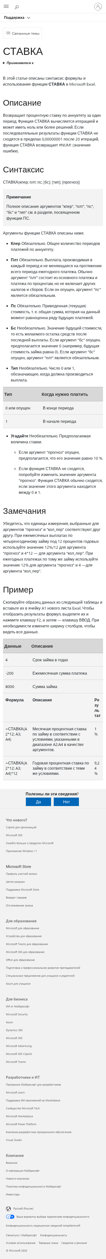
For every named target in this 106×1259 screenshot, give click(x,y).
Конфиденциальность (53, 1235)
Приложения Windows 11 (21, 851)
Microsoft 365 (14, 835)
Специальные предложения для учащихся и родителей (40, 975)
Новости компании (17, 1178)
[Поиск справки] (17, 6)
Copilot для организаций (21, 827)
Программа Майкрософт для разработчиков (33, 1084)
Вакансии (11, 1162)
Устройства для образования (24, 936)
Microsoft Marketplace (19, 1116)
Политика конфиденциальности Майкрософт (33, 1186)
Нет (66, 801)
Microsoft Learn (15, 1092)
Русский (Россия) (23, 1208)
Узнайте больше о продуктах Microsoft (29, 843)
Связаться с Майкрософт (21, 1235)
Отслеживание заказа (19, 905)
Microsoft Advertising (19, 1046)
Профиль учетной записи (21, 874)
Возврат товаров (16, 897)
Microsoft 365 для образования (25, 952)
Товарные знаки (48, 1243)
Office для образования (20, 960)
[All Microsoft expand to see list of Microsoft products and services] (6, 7)
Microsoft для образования (22, 928)
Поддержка (14, 17)
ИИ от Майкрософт (18, 1006)
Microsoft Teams (16, 1062)
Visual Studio (14, 1140)
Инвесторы (13, 1194)
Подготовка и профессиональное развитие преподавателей (43, 968)
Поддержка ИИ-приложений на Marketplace (33, 1100)
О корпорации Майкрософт (23, 1170)
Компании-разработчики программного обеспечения (38, 1132)
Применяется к (20, 62)
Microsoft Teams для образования (27, 944)
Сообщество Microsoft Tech (23, 1108)
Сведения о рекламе (74, 1243)
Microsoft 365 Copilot (19, 1054)
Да (38, 801)
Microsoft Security (17, 1014)
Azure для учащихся (18, 983)
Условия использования (20, 1243)
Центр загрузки (15, 881)
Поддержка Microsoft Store (22, 889)
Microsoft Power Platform (21, 1124)
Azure (9, 1022)
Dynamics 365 (14, 1030)
